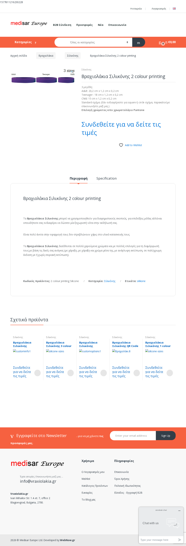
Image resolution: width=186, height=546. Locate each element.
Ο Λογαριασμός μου (93, 472)
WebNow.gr (67, 540)
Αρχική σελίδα (18, 55)
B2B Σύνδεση (62, 25)
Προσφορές (84, 25)
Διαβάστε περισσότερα (37, 373)
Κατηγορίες (23, 42)
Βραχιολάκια (46, 55)
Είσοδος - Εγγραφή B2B (128, 492)
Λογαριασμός (159, 8)
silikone (141, 281)
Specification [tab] (106, 178)
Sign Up (165, 435)
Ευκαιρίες (87, 492)
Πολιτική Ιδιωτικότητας (127, 485)
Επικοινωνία (117, 25)
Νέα (100, 25)
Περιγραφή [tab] (79, 178)
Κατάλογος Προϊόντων (95, 485)
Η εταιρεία (136, 8)
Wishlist (86, 479)
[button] (71, 72)
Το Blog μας (88, 499)
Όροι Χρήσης (121, 479)
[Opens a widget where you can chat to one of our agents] (161, 525)
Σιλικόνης (72, 55)
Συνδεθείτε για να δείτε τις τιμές (121, 128)
